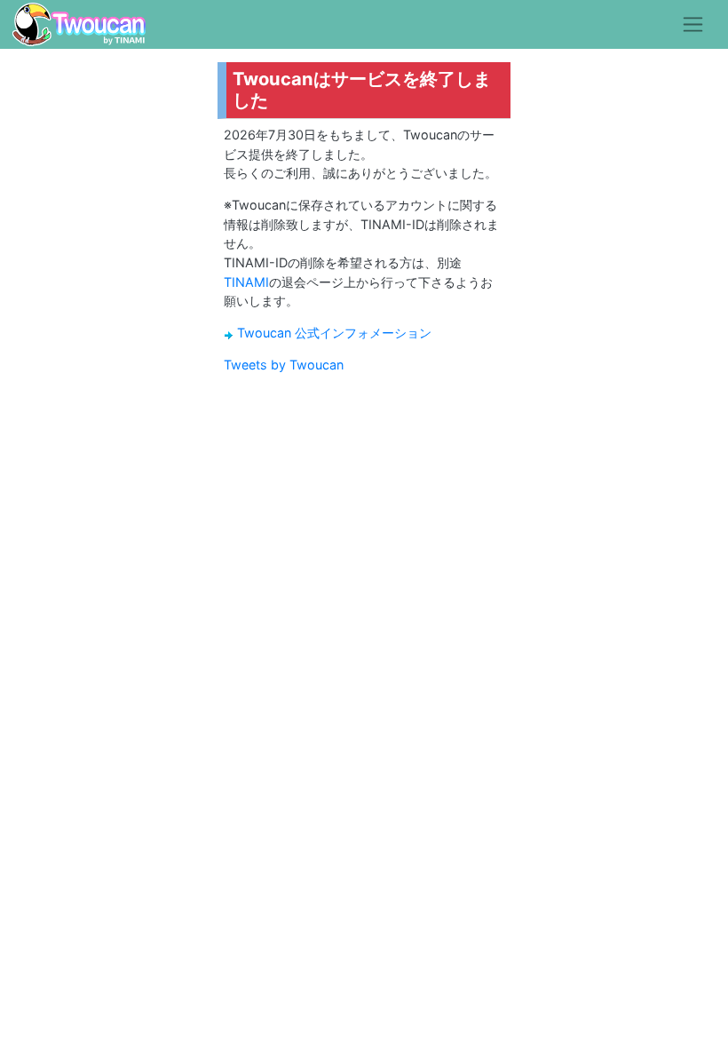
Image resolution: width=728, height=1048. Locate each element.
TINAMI (246, 282)
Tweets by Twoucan (284, 364)
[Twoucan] (79, 24)
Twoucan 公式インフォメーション (334, 332)
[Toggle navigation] (693, 24)
